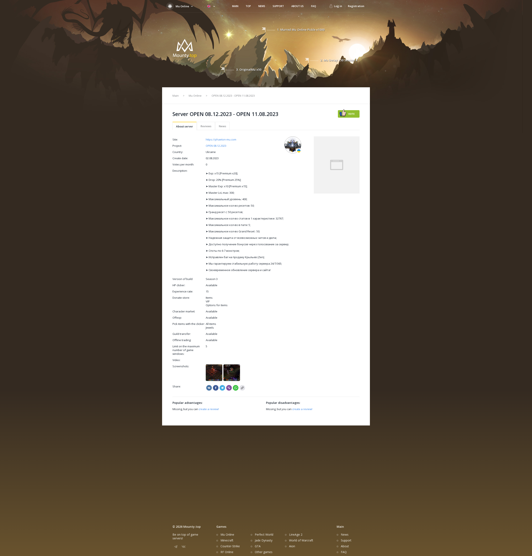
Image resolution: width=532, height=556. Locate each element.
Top (248, 6)
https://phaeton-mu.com (221, 139)
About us (297, 6)
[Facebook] (215, 388)
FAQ (313, 6)
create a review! (208, 409)
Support (278, 6)
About (345, 546)
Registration (356, 6)
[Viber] (222, 388)
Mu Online (195, 95)
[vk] (209, 388)
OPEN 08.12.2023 (216, 146)
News (261, 6)
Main (235, 6)
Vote (351, 113)
